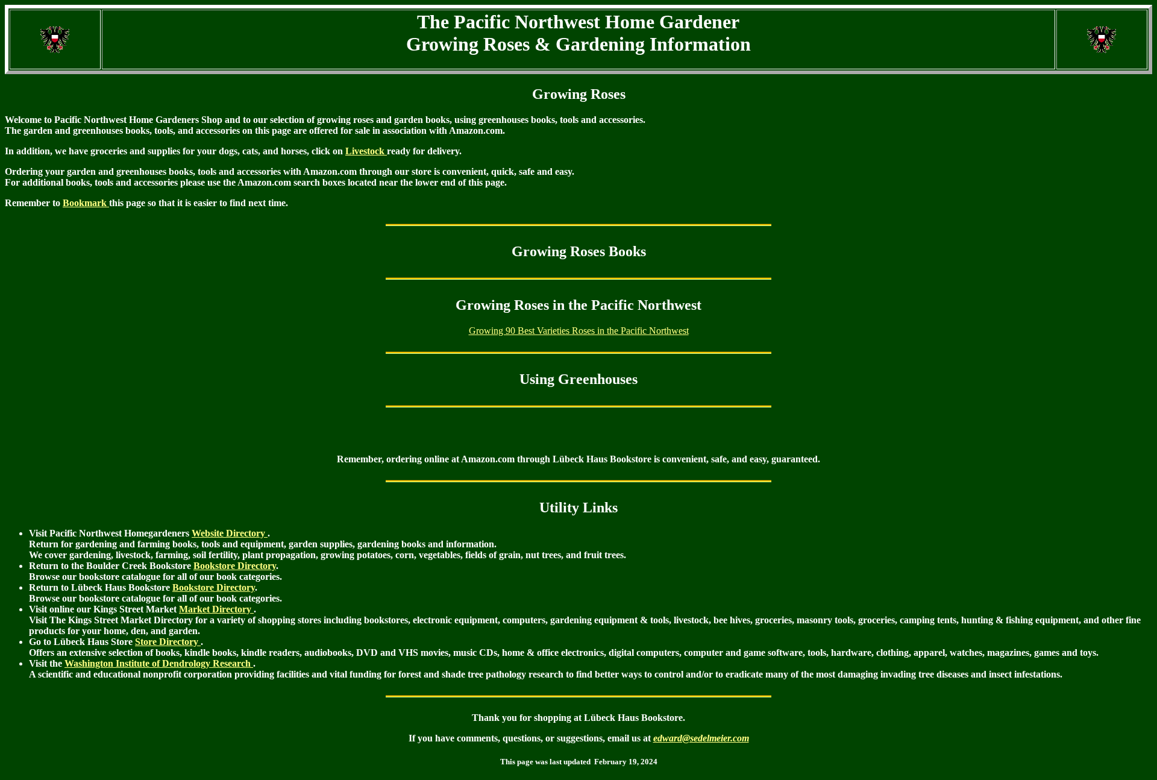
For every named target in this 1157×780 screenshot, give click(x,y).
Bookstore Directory (234, 566)
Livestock (366, 151)
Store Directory (168, 642)
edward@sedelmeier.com (701, 738)
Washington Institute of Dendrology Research (158, 663)
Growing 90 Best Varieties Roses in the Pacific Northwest (579, 331)
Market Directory (216, 609)
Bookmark (86, 203)
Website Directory (230, 533)
